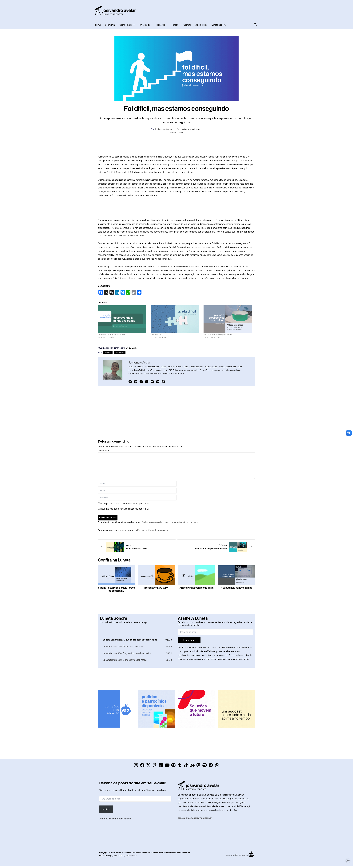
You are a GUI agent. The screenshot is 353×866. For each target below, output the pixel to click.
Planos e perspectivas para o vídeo (218, 334)
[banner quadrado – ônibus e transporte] (196, 707)
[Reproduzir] (102, 629)
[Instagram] (130, 381)
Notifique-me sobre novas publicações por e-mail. (124, 508)
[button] (133, 25)
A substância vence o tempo (236, 587)
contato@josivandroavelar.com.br (195, 817)
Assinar (106, 808)
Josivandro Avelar (163, 129)
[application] (137, 629)
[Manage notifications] (348, 860)
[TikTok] (163, 381)
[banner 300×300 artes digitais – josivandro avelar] (156, 707)
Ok (36, 854)
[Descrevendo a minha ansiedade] (123, 319)
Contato (187, 25)
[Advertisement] (207, 10)
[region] (36, 844)
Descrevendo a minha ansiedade (111, 334)
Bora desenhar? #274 (156, 587)
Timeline (175, 25)
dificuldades (119, 352)
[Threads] (146, 381)
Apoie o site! (201, 25)
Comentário (103, 450)
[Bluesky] (152, 381)
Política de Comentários (149, 530)
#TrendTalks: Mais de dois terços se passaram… (116, 589)
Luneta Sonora (219, 25)
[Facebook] (135, 381)
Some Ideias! (126, 25)
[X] (141, 381)
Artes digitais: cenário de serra (197, 587)
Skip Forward (173, 629)
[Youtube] (157, 381)
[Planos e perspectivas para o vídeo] (229, 319)
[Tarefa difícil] (176, 319)
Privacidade (144, 25)
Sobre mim (110, 25)
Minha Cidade (176, 132)
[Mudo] (156, 629)
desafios (108, 352)
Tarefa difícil (156, 334)
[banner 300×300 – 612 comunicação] (116, 707)
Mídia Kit (161, 25)
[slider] (162, 629)
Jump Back (168, 629)
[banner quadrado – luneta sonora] (236, 707)
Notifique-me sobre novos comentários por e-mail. (124, 503)
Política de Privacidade (26, 848)
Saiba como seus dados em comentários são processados (171, 522)
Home (98, 25)
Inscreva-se (189, 640)
